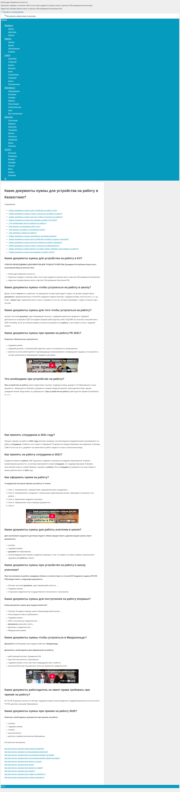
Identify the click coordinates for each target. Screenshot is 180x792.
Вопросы (8, 25)
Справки (11, 97)
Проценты (12, 136)
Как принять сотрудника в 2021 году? (24, 226)
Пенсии (11, 166)
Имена (11, 29)
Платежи (12, 146)
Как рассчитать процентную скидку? (19, 771)
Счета (7, 55)
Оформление (14, 91)
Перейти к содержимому (13, 12)
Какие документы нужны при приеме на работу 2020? (31, 252)
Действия (12, 32)
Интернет (12, 153)
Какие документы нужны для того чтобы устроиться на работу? (35, 217)
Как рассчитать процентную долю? (19, 765)
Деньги (11, 133)
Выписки (11, 68)
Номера (11, 52)
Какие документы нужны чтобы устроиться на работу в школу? (35, 214)
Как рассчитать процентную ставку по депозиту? (25, 774)
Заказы (11, 172)
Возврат (11, 159)
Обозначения (14, 48)
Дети (10, 110)
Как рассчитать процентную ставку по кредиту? (24, 777)
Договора (12, 94)
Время (11, 45)
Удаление (12, 59)
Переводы (12, 156)
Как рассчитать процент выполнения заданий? (24, 749)
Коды (10, 71)
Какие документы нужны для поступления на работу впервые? (35, 242)
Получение (13, 120)
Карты (11, 81)
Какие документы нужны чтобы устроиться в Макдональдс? (34, 246)
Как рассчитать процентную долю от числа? (23, 761)
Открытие (12, 62)
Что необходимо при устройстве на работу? (27, 223)
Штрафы (12, 162)
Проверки (12, 78)
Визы (10, 169)
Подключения (14, 84)
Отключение (13, 75)
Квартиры (12, 127)
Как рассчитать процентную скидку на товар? (23, 768)
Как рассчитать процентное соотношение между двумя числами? (32, 758)
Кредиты (8, 117)
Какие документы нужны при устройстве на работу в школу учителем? (38, 239)
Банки (10, 143)
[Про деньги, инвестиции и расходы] (20, 16)
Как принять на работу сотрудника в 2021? (26, 230)
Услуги (7, 149)
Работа (11, 35)
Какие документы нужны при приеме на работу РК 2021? (32, 220)
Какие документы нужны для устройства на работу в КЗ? (32, 210)
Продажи (12, 175)
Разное (7, 39)
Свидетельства (14, 107)
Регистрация (13, 104)
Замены (11, 101)
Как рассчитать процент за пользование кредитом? (26, 752)
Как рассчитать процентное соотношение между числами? (29, 755)
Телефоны (12, 130)
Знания (11, 42)
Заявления (12, 140)
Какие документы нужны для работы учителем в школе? (32, 236)
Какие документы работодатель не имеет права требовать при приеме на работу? (43, 249)
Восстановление (15, 113)
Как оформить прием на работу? (22, 233)
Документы (9, 88)
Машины (12, 124)
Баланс (11, 65)
